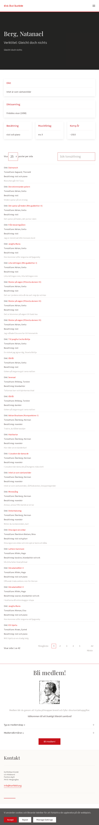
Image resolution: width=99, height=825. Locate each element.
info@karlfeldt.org (12, 785)
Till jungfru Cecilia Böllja (19, 339)
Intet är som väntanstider (18, 92)
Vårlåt (11, 358)
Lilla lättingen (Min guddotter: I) (22, 263)
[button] (94, 6)
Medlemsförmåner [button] (13, 732)
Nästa (90, 650)
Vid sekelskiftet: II (16, 568)
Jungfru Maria (14, 244)
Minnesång (13, 491)
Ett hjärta (12, 625)
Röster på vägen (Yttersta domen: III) (24, 282)
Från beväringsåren (16, 224)
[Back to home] (13, 6)
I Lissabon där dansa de (18, 453)
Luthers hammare (16, 549)
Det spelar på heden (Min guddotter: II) (25, 205)
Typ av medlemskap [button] (14, 724)
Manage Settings (44, 819)
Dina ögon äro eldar (17, 529)
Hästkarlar (13, 434)
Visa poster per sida (18, 156)
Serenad (11, 377)
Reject (25, 819)
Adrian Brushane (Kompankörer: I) (23, 415)
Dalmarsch (13, 167)
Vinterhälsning (15, 510)
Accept (10, 819)
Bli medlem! (49, 741)
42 (92, 646)
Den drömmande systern (19, 186)
